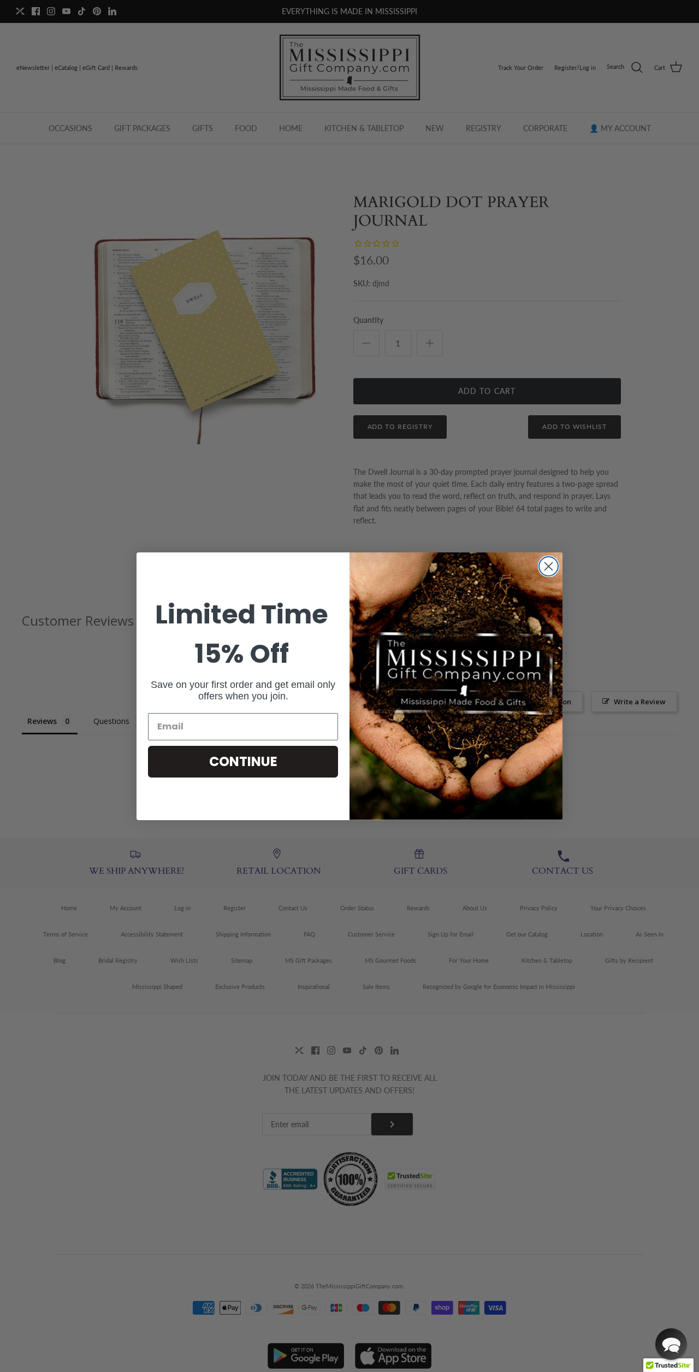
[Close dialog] (548, 566)
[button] (671, 1344)
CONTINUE (243, 761)
